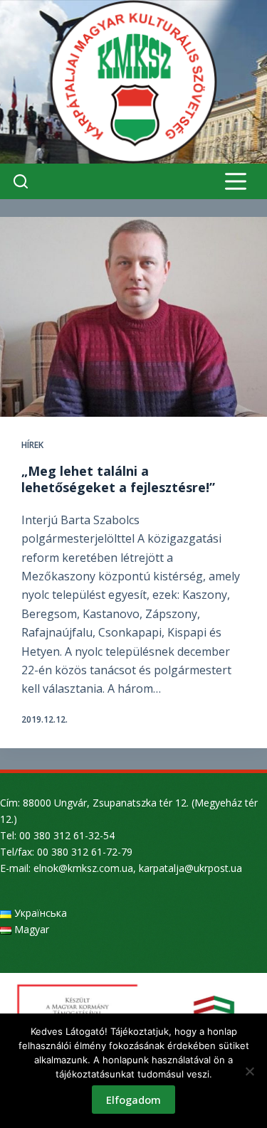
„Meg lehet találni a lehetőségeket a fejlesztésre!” (118, 479)
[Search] (21, 181)
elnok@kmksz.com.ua (83, 868)
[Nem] (249, 1071)
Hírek (32, 445)
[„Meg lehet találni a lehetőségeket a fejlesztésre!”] (133, 317)
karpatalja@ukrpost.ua (190, 868)
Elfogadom (133, 1099)
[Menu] (235, 181)
